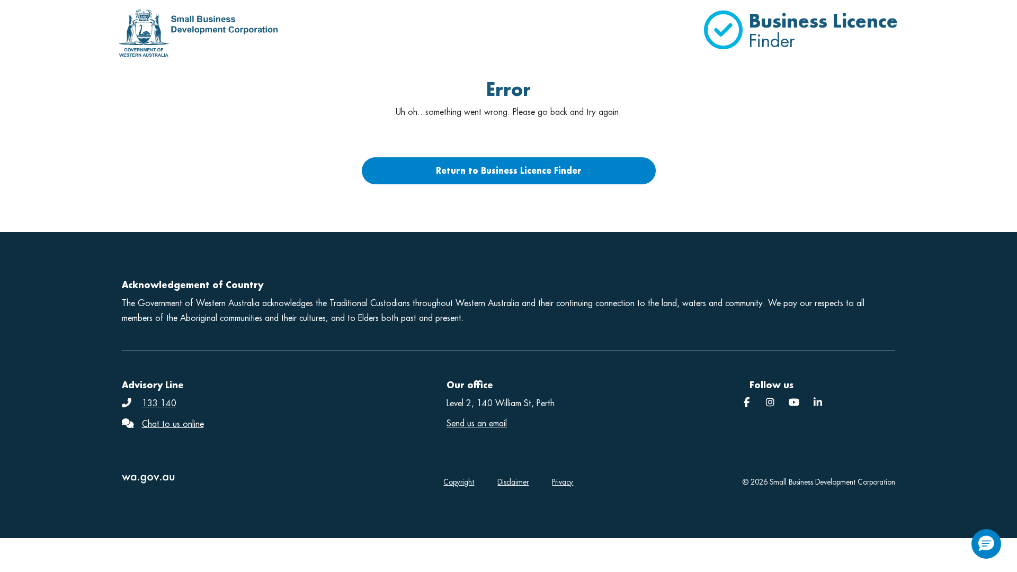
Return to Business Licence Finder (509, 170)
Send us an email (477, 423)
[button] (986, 544)
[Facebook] (747, 402)
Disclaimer (513, 482)
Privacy (562, 482)
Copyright (458, 482)
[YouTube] (794, 402)
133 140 (159, 403)
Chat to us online (173, 424)
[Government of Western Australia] (245, 479)
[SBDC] (818, 402)
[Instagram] (770, 402)
